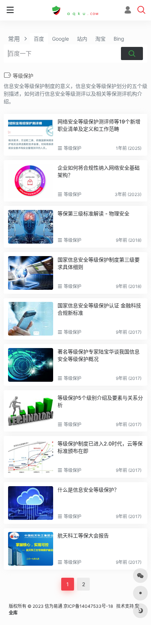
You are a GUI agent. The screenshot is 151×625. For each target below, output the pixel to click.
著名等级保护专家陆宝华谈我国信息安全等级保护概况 (99, 355)
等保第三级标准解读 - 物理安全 (93, 213)
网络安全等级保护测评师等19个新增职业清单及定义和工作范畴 (99, 125)
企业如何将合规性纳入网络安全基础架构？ (99, 171)
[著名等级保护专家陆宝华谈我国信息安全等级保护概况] (30, 365)
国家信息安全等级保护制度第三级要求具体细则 (99, 263)
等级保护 (72, 148)
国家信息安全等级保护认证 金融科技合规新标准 (99, 309)
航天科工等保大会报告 (83, 535)
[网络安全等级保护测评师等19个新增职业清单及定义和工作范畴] (30, 135)
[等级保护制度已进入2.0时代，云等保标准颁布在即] (30, 457)
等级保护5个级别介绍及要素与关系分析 (100, 401)
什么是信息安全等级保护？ (88, 490)
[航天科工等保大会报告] (30, 549)
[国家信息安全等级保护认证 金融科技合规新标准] (30, 319)
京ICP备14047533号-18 (88, 606)
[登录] (128, 11)
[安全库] (75, 10)
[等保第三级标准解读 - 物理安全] (30, 227)
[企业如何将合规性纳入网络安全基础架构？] (30, 181)
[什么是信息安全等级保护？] (30, 503)
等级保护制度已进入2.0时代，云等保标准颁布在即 (100, 447)
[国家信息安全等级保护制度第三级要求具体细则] (30, 273)
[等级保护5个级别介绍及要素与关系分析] (30, 411)
